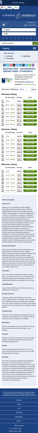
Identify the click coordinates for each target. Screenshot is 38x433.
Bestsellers (19, 417)
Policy (19, 404)
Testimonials (19, 412)
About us (19, 421)
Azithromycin (30, 82)
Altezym (22, 89)
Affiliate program (19, 425)
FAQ (19, 408)
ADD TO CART (30, 101)
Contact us (19, 400)
